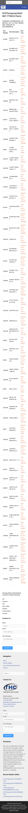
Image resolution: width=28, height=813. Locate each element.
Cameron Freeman (8, 706)
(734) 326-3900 (7, 700)
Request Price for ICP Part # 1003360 (23, 579)
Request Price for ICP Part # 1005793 (23, 450)
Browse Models (7, 663)
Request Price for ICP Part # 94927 (23, 429)
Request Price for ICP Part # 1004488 (23, 217)
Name (4, 623)
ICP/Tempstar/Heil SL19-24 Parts (12, 796)
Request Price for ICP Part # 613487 (23, 261)
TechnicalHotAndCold (9, 704)
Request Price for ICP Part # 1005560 (23, 229)
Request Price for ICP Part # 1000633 (23, 535)
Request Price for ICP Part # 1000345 (23, 321)
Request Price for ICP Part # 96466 (23, 360)
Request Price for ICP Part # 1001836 (23, 291)
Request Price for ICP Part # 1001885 (23, 139)
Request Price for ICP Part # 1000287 (23, 197)
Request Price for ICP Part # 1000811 (23, 547)
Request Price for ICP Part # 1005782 (23, 249)
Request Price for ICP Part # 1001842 (23, 49)
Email (4, 628)
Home (5, 660)
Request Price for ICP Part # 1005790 (23, 418)
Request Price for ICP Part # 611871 (23, 81)
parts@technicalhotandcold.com (12, 702)
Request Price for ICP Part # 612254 (23, 70)
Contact (5, 668)
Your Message (6, 636)
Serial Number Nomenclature (11, 665)
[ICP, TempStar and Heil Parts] (3, 7)
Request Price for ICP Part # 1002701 (23, 558)
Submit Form (7, 648)
